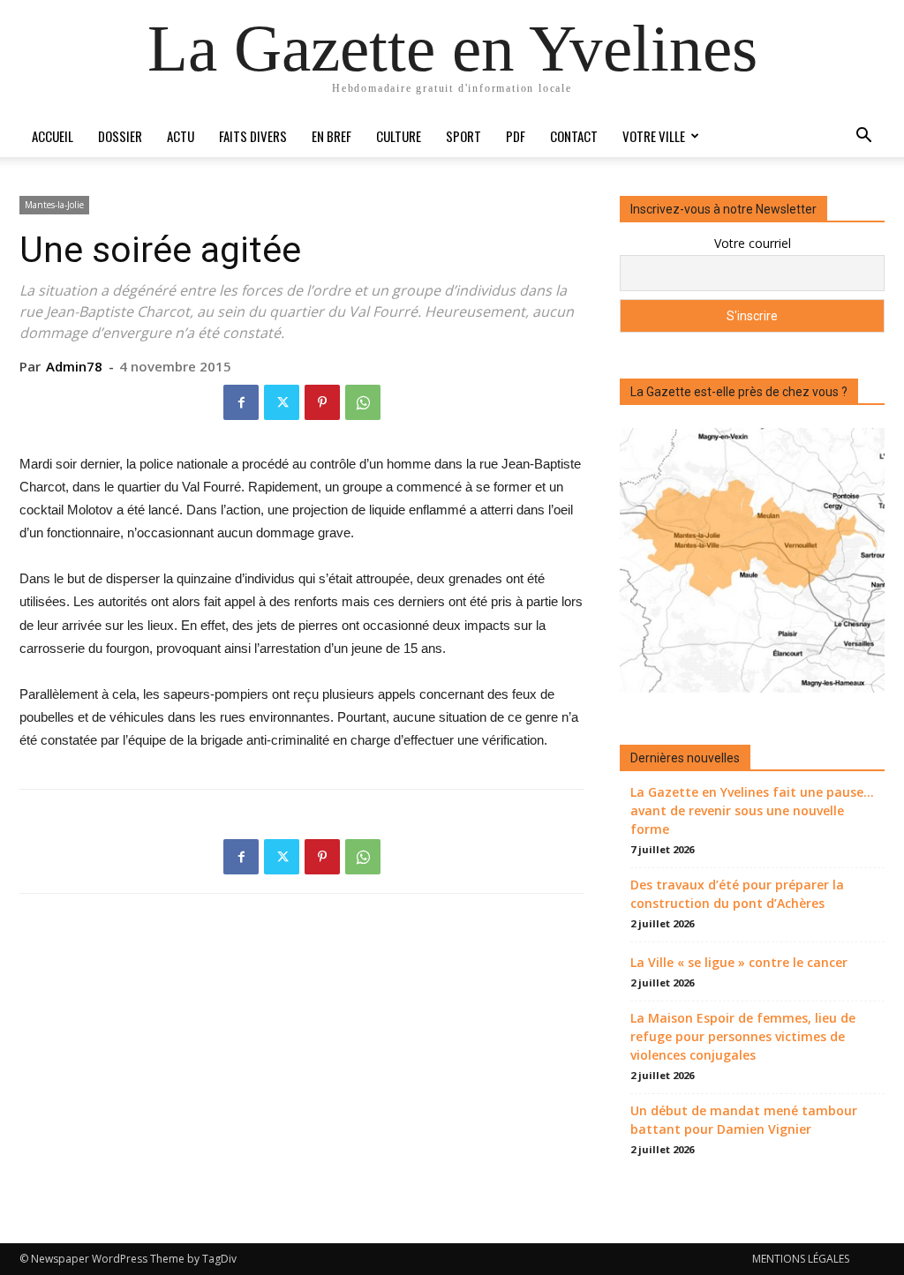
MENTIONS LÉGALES (800, 1258)
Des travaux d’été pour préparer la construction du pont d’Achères (737, 893)
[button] (863, 137)
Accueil (52, 136)
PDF (515, 136)
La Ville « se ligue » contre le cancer (739, 962)
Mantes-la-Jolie (54, 205)
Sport (463, 136)
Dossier (120, 136)
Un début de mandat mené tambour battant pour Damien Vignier (743, 1119)
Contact (574, 136)
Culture (398, 136)
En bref (331, 136)
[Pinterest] (322, 402)
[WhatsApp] (362, 402)
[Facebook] (241, 402)
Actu (180, 136)
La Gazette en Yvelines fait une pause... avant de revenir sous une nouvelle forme (752, 810)
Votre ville (653, 136)
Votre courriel (752, 243)
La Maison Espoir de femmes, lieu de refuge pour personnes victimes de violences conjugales (742, 1036)
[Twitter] (281, 402)
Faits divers (253, 136)
